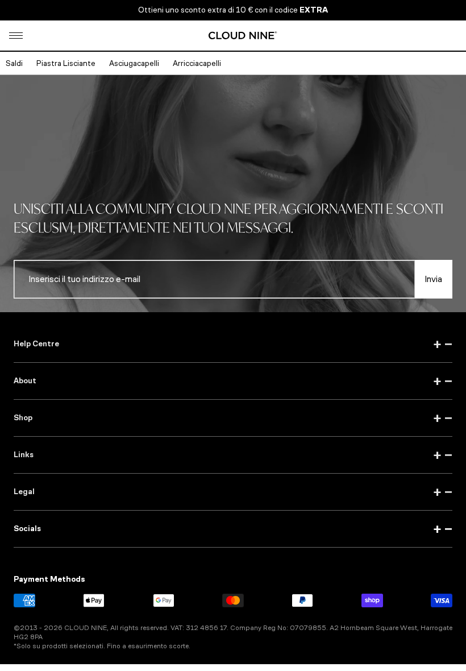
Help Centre (233, 344)
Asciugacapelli (134, 63)
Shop (233, 418)
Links (233, 455)
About (233, 381)
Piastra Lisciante (65, 63)
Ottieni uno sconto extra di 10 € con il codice (233, 10)
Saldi (14, 63)
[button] (16, 35)
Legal (233, 492)
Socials (233, 529)
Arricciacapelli (197, 63)
